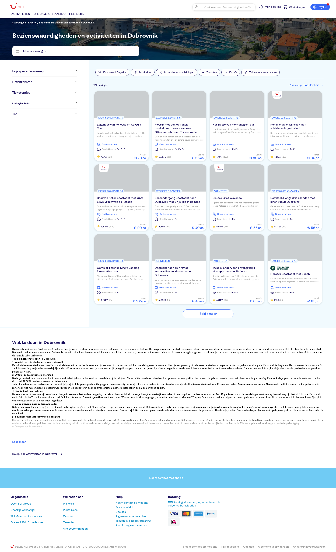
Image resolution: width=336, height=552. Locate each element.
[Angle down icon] (60, 71)
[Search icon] (196, 7)
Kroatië (32, 22)
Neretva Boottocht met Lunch (290, 274)
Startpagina (19, 22)
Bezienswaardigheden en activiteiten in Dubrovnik (66, 22)
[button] (112, 72)
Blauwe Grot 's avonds (227, 198)
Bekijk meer (208, 313)
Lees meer (19, 441)
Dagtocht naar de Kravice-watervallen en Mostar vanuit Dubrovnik (174, 271)
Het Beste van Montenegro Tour (233, 124)
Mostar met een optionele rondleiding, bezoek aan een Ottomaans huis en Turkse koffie (176, 128)
